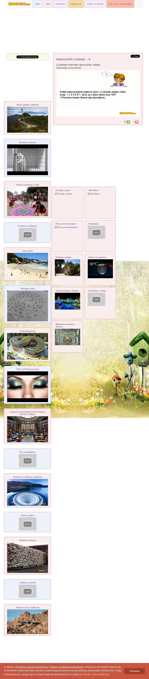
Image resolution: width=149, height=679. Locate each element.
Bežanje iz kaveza (27, 142)
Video (37, 4)
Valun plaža (27, 251)
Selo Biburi (93, 190)
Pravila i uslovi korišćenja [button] (96, 674)
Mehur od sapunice (97, 257)
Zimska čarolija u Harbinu (67, 291)
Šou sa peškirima (28, 452)
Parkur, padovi (27, 515)
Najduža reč (76, 4)
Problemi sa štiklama (27, 226)
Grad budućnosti (27, 331)
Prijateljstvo (93, 224)
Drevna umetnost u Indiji (27, 185)
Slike (48, 4)
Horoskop (60, 4)
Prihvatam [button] (135, 671)
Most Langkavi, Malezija (28, 105)
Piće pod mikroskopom (66, 224)
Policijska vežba (27, 288)
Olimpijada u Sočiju (97, 291)
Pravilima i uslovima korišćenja (32, 667)
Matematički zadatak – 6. (73, 59)
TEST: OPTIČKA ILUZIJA (27, 369)
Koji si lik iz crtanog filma (120, 4)
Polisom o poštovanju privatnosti (66, 667)
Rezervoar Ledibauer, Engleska (27, 477)
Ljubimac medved (27, 582)
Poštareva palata (63, 257)
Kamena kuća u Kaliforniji (27, 607)
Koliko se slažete (95, 4)
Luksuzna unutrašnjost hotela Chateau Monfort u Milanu (27, 413)
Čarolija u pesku (63, 190)
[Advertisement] (74, 31)
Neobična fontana (27, 540)
